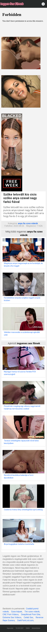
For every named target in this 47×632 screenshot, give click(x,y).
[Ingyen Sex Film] (12, 4)
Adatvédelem (36, 628)
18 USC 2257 (20, 628)
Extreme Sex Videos (12, 617)
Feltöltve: (9, 226)
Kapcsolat (10, 628)
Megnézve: (31, 226)
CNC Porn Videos (11, 614)
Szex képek (16, 611)
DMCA (28, 628)
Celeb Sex (28, 617)
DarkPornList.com (25, 620)
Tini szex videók (32, 611)
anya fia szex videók (28, 223)
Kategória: (12, 223)
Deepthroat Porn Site (30, 614)
